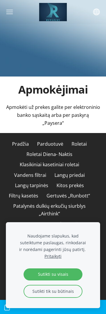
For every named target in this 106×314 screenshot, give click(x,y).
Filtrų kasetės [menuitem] (23, 195)
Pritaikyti (53, 256)
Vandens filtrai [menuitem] (30, 175)
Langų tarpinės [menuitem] (31, 185)
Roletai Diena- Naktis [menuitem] (49, 154)
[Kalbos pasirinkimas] (96, 12)
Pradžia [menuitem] (20, 144)
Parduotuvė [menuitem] (50, 144)
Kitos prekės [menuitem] (70, 185)
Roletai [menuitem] (79, 144)
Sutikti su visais (53, 274)
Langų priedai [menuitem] (69, 175)
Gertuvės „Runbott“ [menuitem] (68, 195)
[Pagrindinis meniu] (9, 12)
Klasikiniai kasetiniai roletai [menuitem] (49, 164)
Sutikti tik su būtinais (53, 291)
